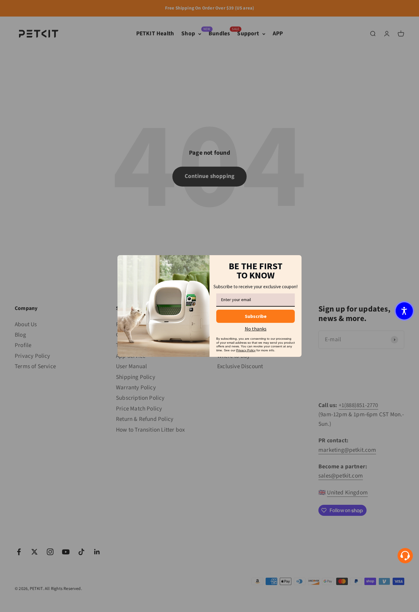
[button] (404, 311)
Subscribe (256, 316)
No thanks (256, 329)
